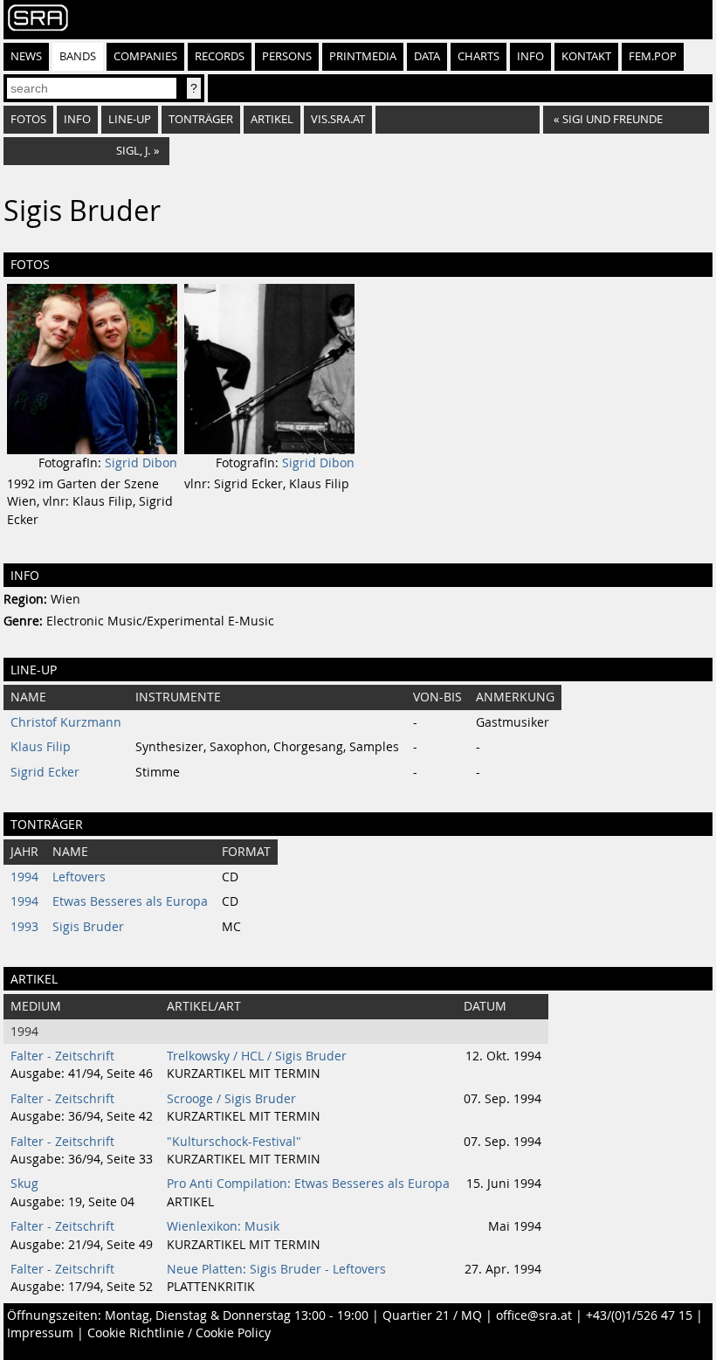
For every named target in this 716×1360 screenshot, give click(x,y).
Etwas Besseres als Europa (130, 901)
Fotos (28, 119)
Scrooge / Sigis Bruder (231, 1099)
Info (530, 56)
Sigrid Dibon (141, 463)
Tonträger (201, 119)
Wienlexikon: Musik (223, 1226)
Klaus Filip (40, 747)
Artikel (272, 119)
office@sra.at (534, 1315)
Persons (287, 56)
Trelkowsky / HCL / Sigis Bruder (257, 1056)
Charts (478, 56)
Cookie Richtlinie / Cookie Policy (179, 1333)
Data (427, 56)
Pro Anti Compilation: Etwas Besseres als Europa (308, 1183)
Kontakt (586, 56)
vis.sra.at (338, 119)
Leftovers (79, 877)
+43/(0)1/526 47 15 (639, 1315)
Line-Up (129, 119)
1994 (24, 877)
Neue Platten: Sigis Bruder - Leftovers (276, 1269)
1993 (24, 927)
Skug (24, 1183)
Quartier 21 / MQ (432, 1315)
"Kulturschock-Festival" (234, 1141)
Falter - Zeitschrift (62, 1056)
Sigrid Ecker (44, 772)
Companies (145, 56)
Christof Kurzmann (65, 722)
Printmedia (362, 56)
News (26, 56)
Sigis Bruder (88, 927)
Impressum (40, 1333)
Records (219, 56)
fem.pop (653, 56)
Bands (77, 56)
